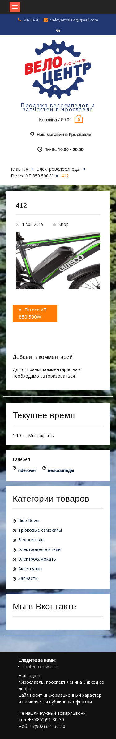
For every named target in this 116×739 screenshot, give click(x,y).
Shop (63, 224)
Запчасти (28, 578)
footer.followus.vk (41, 666)
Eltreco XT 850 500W (32, 176)
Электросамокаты (37, 559)
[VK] (58, 30)
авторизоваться (57, 376)
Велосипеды (31, 540)
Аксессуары (30, 568)
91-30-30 (31, 20)
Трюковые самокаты (40, 530)
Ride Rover (29, 520)
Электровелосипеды (58, 169)
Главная (19, 169)
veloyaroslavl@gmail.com (74, 20)
